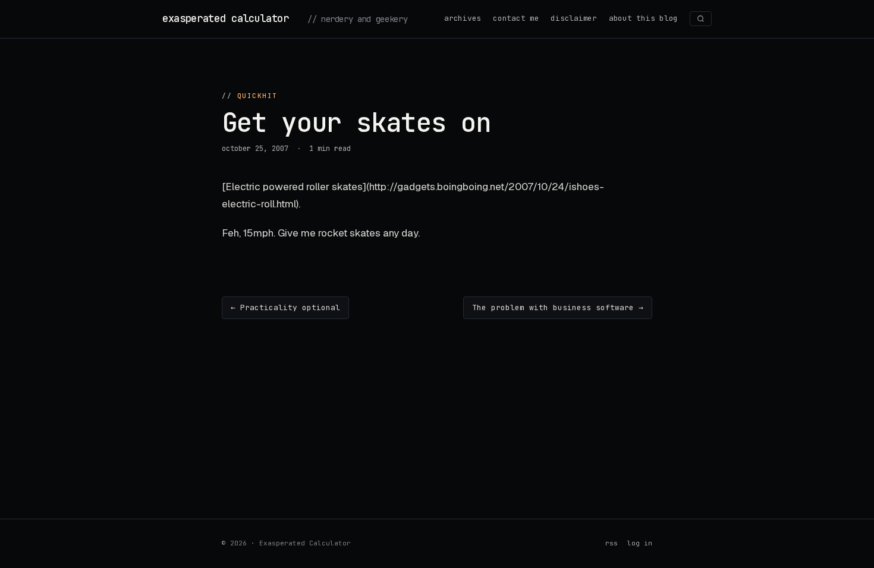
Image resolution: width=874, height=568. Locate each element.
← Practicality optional (285, 307)
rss (611, 543)
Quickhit (257, 95)
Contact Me (516, 18)
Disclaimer (573, 18)
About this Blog (643, 18)
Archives (462, 18)
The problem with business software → (557, 307)
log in (639, 543)
